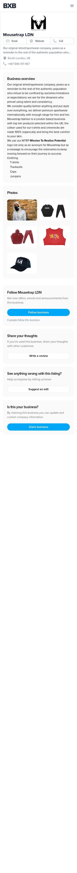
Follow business (38, 312)
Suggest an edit (38, 389)
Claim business (38, 427)
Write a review (38, 356)
